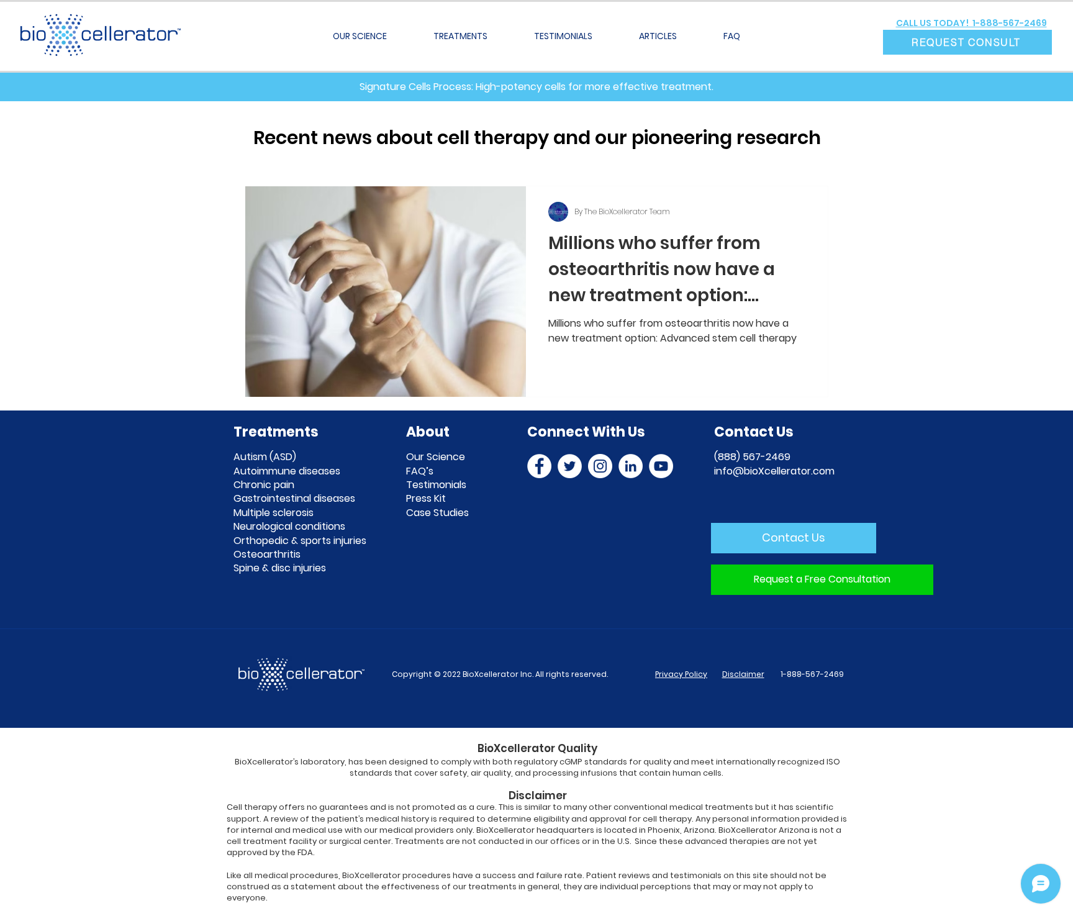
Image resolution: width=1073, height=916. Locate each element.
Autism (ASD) (264, 457)
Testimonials (436, 485)
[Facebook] (539, 466)
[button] (967, 42)
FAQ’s (419, 471)
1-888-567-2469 (811, 674)
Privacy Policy (681, 674)
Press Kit (426, 498)
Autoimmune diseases (286, 471)
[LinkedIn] (630, 466)
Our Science (435, 457)
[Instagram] (600, 466)
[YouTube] (661, 466)
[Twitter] (570, 466)
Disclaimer (743, 674)
